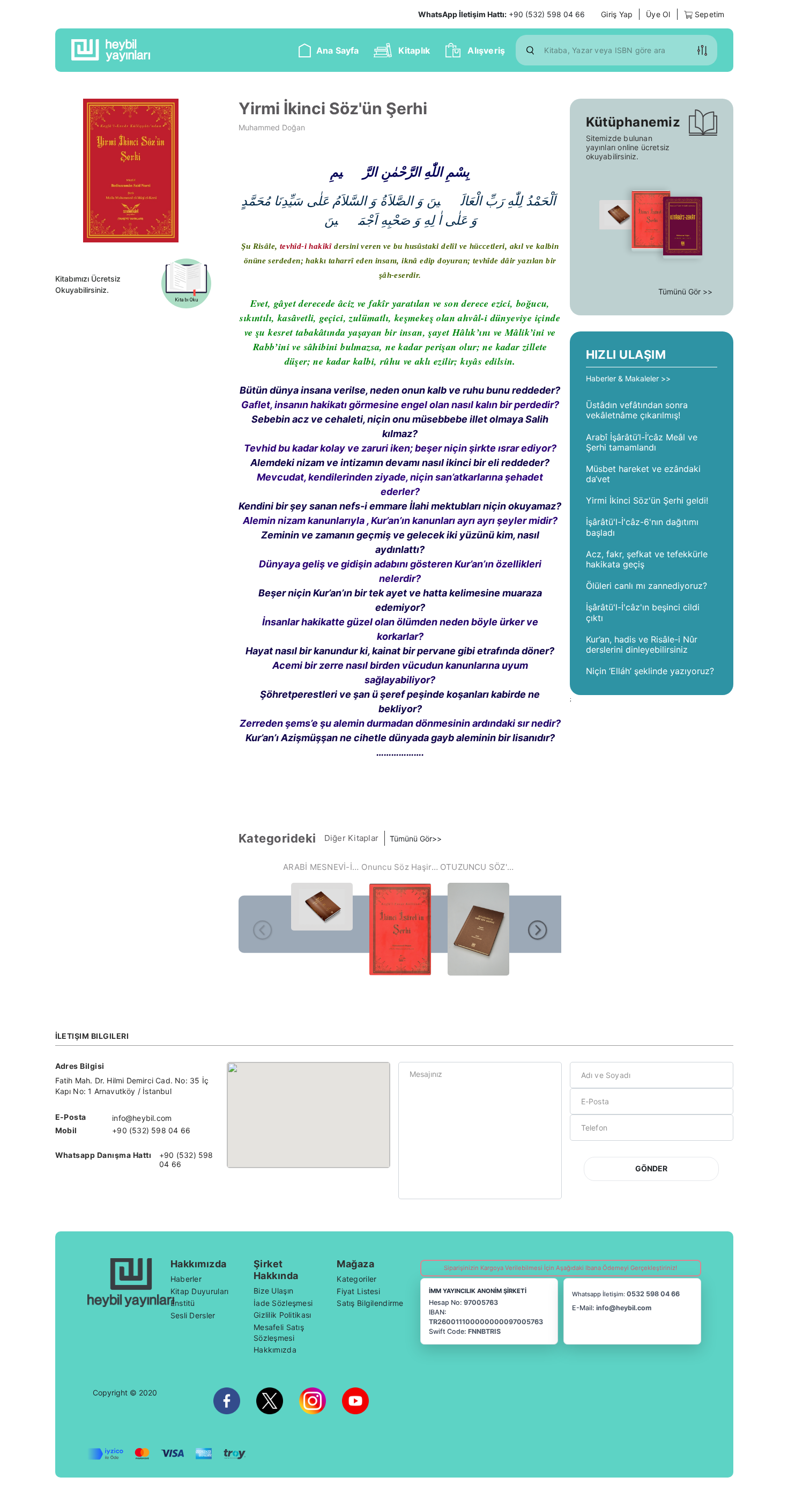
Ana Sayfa (337, 50)
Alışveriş (486, 50)
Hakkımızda (275, 1349)
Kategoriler (356, 1278)
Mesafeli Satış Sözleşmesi (279, 1332)
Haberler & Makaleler (623, 378)
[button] (702, 50)
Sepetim (709, 14)
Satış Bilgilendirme (370, 1303)
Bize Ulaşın (273, 1290)
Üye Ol (658, 14)
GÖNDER (651, 1168)
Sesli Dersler (192, 1315)
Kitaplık (414, 50)
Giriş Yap (617, 14)
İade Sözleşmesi (283, 1303)
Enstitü (182, 1303)
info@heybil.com (623, 1308)
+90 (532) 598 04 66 (501, 14)
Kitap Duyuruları (199, 1291)
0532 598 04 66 (653, 1294)
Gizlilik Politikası (282, 1314)
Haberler (186, 1278)
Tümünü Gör (411, 838)
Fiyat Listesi (358, 1291)
